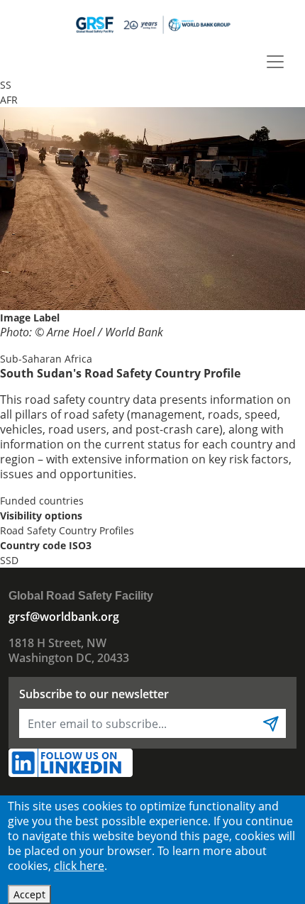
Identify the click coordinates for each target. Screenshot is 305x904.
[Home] (152, 24)
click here (79, 865)
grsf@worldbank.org (64, 616)
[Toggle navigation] (275, 61)
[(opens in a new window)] (71, 762)
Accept (29, 894)
